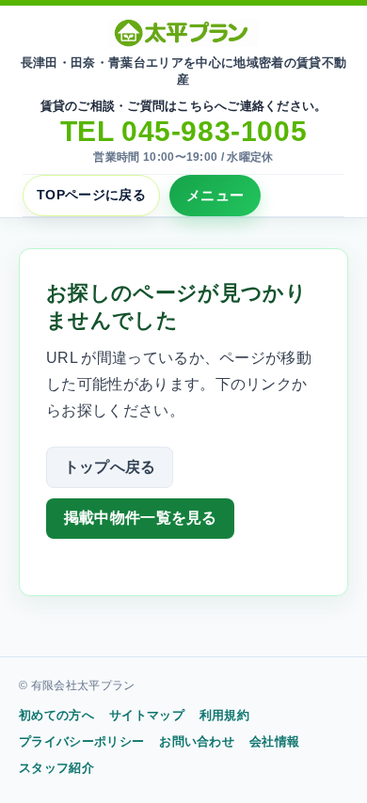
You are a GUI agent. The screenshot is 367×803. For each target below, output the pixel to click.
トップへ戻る (110, 467)
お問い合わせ (196, 741)
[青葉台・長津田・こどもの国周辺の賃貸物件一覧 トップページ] (183, 33)
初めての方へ (56, 715)
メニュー (215, 195)
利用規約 (224, 715)
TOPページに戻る (91, 194)
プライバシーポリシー (81, 741)
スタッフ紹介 (56, 768)
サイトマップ (146, 715)
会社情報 (274, 741)
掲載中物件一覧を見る (140, 518)
